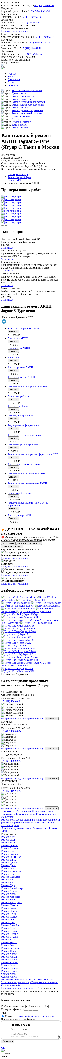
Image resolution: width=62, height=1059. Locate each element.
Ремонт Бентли (9, 845)
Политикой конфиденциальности (35, 1016)
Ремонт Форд (8, 951)
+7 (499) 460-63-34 (40, 11)
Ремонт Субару (9, 933)
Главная (12, 73)
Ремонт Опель (9, 911)
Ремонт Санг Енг (10, 925)
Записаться (7, 247)
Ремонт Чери (8, 965)
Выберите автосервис (13, 1006)
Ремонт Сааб (8, 922)
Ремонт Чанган (9, 962)
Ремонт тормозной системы (27, 113)
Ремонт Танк (8, 939)
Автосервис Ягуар (18, 174)
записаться (51, 719)
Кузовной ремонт (21, 121)
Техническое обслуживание (27, 90)
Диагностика (19, 93)
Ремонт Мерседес (10, 896)
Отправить (8, 1041)
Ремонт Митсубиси (11, 902)
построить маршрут (12, 718)
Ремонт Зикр (8, 868)
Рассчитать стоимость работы (17, 979)
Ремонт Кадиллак (10, 876)
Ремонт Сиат (8, 928)
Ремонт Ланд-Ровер (12, 888)
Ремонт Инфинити (11, 871)
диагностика (8, 543)
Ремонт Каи (7, 879)
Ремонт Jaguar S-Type (19, 177)
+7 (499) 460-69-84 (44, 5)
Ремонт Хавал (9, 953)
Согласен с (29, 1016)
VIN (3, 1012)
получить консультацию (29, 543)
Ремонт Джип (8, 865)
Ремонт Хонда (9, 956)
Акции (11, 82)
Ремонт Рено (8, 919)
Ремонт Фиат (8, 945)
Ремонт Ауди (8, 836)
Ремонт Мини (8, 899)
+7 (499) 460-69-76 (31, 17)
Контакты (13, 85)
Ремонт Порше (9, 916)
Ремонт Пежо (8, 914)
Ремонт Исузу (8, 874)
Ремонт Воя (7, 851)
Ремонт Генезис (9, 854)
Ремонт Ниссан (9, 905)
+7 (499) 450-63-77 (34, 22)
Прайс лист (14, 79)
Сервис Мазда (9, 973)
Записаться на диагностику (16, 982)
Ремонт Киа (7, 882)
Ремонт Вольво (9, 848)
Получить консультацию (14, 31)
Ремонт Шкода (9, 971)
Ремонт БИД (8, 839)
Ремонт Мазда (9, 894)
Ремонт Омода (9, 908)
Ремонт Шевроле (10, 968)
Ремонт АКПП (20, 127)
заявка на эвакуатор (12, 546)
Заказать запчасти (43, 979)
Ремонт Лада (8, 885)
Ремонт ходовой (20, 107)
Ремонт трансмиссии (23, 96)
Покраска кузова (21, 116)
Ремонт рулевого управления (27, 110)
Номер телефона (10, 1009)
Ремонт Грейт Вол (11, 856)
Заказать (13, 332)
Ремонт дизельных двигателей (28, 102)
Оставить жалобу (10, 985)
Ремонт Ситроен (10, 931)
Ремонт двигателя (21, 99)
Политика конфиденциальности (18, 988)
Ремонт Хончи (9, 959)
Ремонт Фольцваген (12, 948)
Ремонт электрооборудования (28, 104)
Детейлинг (18, 119)
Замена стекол (19, 124)
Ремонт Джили (9, 862)
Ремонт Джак (8, 859)
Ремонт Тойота (9, 942)
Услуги (11, 76)
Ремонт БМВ (8, 842)
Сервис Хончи (9, 976)
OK (3, 1047)
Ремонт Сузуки (9, 936)
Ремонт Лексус (9, 891)
